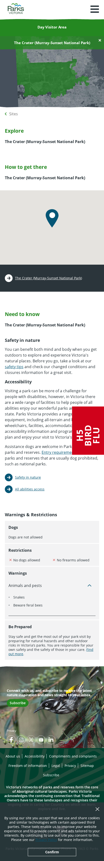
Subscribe (18, 703)
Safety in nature (28, 477)
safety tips (14, 366)
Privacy (11, 731)
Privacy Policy (46, 839)
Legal (56, 765)
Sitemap (87, 765)
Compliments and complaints (73, 756)
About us (13, 756)
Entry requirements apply (65, 452)
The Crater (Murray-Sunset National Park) (48, 278)
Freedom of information (27, 765)
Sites (13, 114)
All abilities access (30, 489)
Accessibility (35, 756)
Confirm (52, 852)
